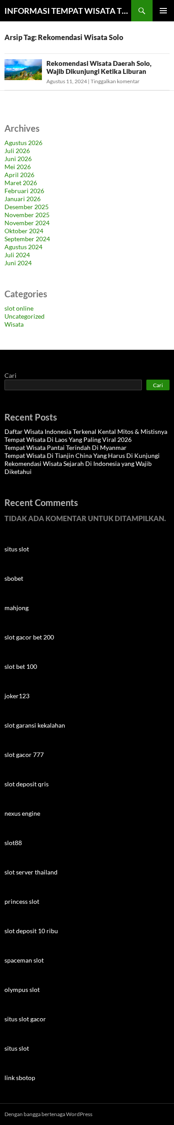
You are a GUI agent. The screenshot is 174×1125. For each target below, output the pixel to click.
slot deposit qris (26, 784)
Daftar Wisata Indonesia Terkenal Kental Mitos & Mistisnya (85, 431)
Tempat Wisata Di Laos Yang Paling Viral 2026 (68, 439)
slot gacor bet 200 (29, 637)
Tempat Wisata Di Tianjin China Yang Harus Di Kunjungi (82, 455)
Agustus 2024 (23, 247)
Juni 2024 (18, 263)
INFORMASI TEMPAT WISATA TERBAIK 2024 (67, 11)
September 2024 (27, 239)
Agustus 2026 (23, 142)
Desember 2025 (26, 206)
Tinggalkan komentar (115, 81)
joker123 (16, 696)
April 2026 (19, 174)
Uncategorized (24, 316)
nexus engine (22, 813)
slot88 (13, 842)
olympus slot (22, 989)
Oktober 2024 (23, 231)
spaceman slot (24, 960)
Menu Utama (163, 10)
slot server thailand (31, 872)
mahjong (16, 607)
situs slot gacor (25, 1019)
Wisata (14, 324)
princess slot (21, 901)
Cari (10, 375)
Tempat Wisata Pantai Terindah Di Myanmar (65, 447)
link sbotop (19, 1077)
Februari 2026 (24, 190)
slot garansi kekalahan (34, 725)
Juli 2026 (17, 150)
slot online (18, 308)
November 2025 (27, 215)
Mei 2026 (17, 166)
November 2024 (27, 223)
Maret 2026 (20, 182)
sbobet (13, 578)
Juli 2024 (17, 255)
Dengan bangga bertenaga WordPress (48, 1114)
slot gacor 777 (24, 754)
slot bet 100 (20, 666)
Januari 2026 (22, 198)
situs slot (16, 549)
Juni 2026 (18, 158)
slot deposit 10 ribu (31, 931)
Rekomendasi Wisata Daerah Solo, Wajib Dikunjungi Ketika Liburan (99, 67)
